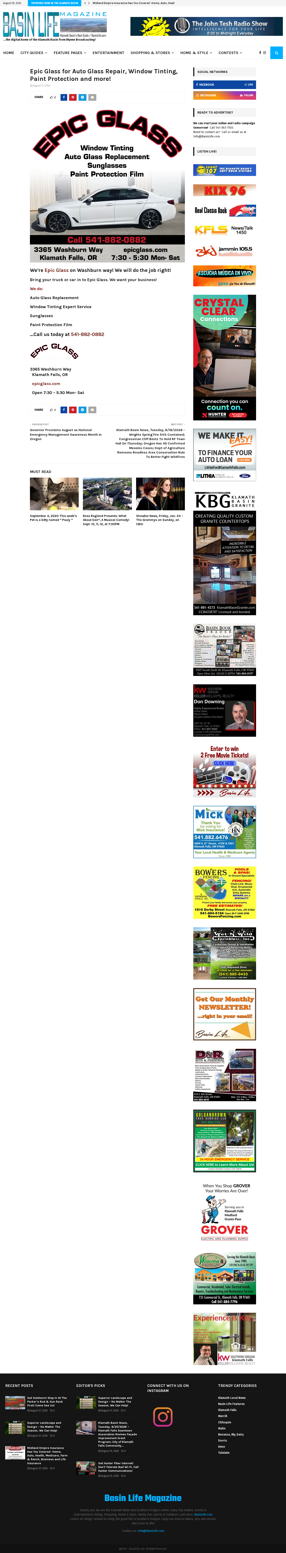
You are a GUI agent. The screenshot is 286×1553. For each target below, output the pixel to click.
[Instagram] (265, 52)
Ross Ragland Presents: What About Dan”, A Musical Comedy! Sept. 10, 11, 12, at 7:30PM (106, 520)
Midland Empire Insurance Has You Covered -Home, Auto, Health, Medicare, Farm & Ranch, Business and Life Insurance (47, 1455)
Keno (221, 1446)
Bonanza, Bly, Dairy (231, 1434)
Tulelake (223, 1453)
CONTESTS (228, 52)
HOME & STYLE (194, 52)
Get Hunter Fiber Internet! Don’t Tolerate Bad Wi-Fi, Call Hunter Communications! (118, 1467)
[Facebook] (261, 52)
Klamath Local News (232, 1398)
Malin (221, 1428)
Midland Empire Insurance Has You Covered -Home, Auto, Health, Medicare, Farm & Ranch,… (153, 3)
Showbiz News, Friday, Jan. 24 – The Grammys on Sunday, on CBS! (159, 520)
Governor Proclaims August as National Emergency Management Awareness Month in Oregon (66, 434)
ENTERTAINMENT (108, 52)
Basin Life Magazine (143, 1499)
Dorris (222, 1440)
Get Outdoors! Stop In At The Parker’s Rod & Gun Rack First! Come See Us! (47, 1401)
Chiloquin (224, 1422)
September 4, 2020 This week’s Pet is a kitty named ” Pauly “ (53, 518)
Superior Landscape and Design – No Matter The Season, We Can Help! (44, 1426)
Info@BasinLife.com (151, 1531)
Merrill (222, 1416)
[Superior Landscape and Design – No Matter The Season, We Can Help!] (15, 1427)
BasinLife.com (203, 1514)
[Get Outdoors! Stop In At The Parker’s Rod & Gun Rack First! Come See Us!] (15, 1402)
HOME (8, 52)
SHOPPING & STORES (150, 52)
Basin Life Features (231, 1404)
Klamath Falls (227, 1410)
